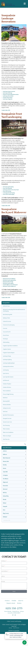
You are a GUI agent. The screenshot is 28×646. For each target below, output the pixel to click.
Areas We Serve (16, 627)
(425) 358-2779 (14, 608)
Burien (4, 468)
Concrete (5, 328)
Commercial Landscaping (8, 325)
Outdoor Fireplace (7, 383)
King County (6, 513)
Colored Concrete (7, 321)
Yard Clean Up (6, 439)
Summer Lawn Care (7, 422)
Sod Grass (5, 411)
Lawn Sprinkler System (8, 377)
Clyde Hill (5, 471)
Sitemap (10, 627)
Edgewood (5, 482)
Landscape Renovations (8, 366)
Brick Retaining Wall (7, 314)
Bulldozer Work (6, 318)
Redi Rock (5, 397)
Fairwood (5, 489)
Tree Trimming (6, 425)
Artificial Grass (6, 306)
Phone (2, 566)
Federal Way (6, 496)
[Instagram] (15, 615)
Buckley (5, 464)
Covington (5, 475)
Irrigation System (7, 349)
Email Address (4, 571)
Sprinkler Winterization (8, 415)
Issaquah (5, 506)
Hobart (4, 503)
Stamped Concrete (7, 418)
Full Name (3, 561)
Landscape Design (7, 356)
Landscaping (6, 370)
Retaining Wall (6, 401)
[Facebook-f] (12, 615)
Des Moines (5, 478)
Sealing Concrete (7, 408)
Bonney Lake (6, 461)
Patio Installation (7, 390)
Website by (14, 630)
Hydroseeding (6, 342)
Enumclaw (5, 485)
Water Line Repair (7, 435)
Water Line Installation (8, 432)
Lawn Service (6, 373)
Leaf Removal (6, 380)
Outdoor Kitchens (7, 387)
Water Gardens (6, 429)
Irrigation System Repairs (8, 352)
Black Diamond (6, 458)
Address (3, 576)
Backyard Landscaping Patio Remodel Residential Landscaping (14, 310)
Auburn (5, 451)
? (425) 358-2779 (5, 110)
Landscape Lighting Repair (9, 363)
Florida (4, 499)
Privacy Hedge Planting (8, 394)
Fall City (5, 492)
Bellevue (5, 454)
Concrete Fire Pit (6, 331)
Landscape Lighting (7, 359)
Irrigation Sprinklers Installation (10, 345)
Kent (4, 510)
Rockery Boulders (7, 404)
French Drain (6, 335)
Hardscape (5, 338)
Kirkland (5, 516)
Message (3, 581)
